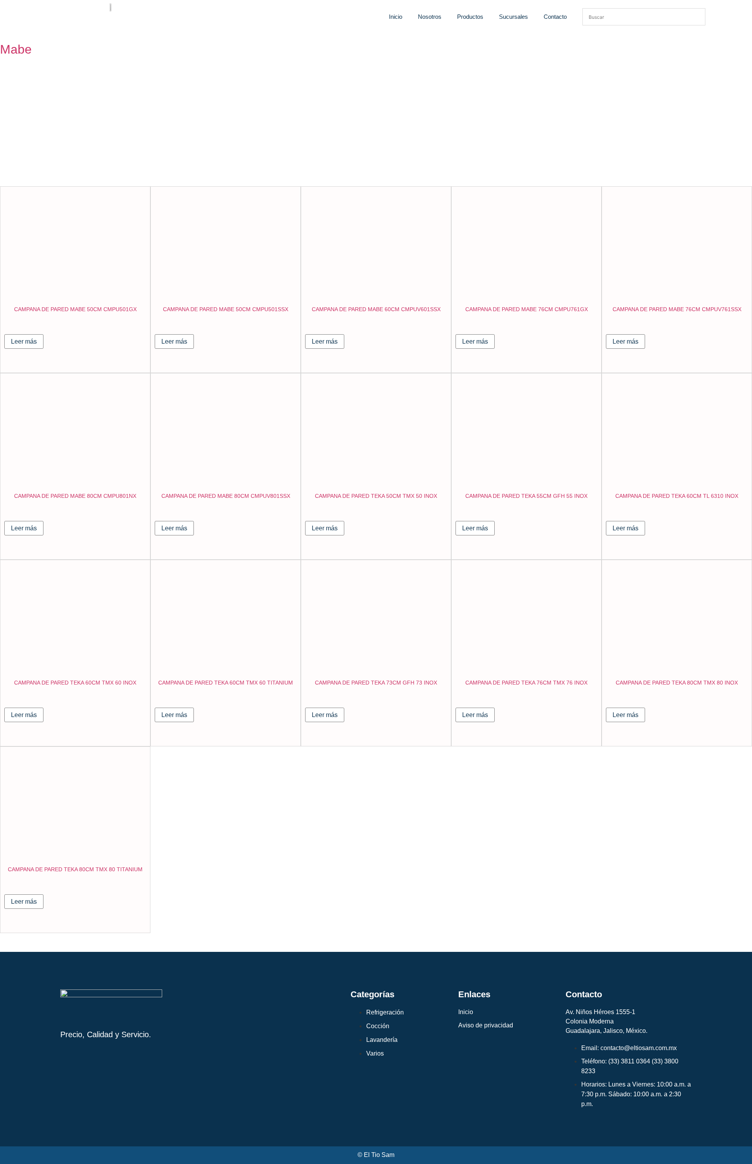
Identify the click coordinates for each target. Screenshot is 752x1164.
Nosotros (429, 16)
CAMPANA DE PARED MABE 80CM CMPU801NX (75, 496)
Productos (470, 16)
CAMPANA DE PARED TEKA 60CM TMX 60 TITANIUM (225, 682)
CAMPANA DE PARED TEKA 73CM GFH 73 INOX (376, 682)
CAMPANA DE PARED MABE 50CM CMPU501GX (75, 309)
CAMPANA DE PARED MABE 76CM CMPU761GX (526, 309)
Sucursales (513, 16)
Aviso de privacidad (485, 1025)
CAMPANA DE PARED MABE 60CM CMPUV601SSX (376, 309)
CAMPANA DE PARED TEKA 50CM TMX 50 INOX (376, 496)
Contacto (555, 16)
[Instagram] (64, 1064)
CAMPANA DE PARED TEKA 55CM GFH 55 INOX (526, 496)
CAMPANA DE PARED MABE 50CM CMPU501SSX (225, 309)
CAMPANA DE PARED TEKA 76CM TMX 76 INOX (526, 682)
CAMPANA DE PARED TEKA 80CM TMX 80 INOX (677, 682)
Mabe (16, 49)
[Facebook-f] (81, 1064)
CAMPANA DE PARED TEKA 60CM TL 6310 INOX (676, 496)
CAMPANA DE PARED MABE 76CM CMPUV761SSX (677, 309)
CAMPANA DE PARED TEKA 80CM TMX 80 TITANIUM (75, 869)
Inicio (395, 16)
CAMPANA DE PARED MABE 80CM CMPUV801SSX (225, 496)
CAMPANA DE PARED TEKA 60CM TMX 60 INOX (75, 682)
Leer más (24, 341)
